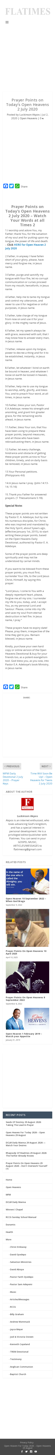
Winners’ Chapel (14, 1209)
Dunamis (10, 1224)
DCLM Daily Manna (16, 1202)
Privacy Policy (26, 1442)
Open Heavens (28, 118)
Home (9, 1179)
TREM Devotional (19, 1351)
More (8, 1239)
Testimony (16, 1359)
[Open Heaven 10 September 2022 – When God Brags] (27, 881)
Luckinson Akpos (29, 114)
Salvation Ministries (20, 1262)
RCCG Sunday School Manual (21, 1217)
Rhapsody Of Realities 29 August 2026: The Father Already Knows (26, 1154)
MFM (8, 1194)
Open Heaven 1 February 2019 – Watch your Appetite (24, 1035)
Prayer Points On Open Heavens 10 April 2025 (26, 952)
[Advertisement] (27, 58)
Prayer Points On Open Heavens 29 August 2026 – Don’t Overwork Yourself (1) (26, 1166)
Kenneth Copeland (20, 1344)
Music (13, 1291)
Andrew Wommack (20, 1321)
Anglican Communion (21, 1366)
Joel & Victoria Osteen (21, 1336)
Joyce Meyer (16, 1329)
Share (24, 186)
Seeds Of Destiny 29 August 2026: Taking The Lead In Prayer (23, 1123)
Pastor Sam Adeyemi (21, 1284)
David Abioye (17, 1269)
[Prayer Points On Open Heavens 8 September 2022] (27, 977)
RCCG (13, 1306)
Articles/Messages (19, 1299)
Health (9, 1232)
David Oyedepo (18, 1254)
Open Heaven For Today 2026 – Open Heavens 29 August (25, 1134)
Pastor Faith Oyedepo (21, 1276)
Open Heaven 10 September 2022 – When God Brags (26, 900)
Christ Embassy (18, 1246)
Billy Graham (17, 1314)
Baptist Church (18, 1374)
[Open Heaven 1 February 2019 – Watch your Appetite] (27, 1019)
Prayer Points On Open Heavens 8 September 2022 (25, 998)
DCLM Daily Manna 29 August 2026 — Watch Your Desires (26, 1144)
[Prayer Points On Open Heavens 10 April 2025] (27, 928)
